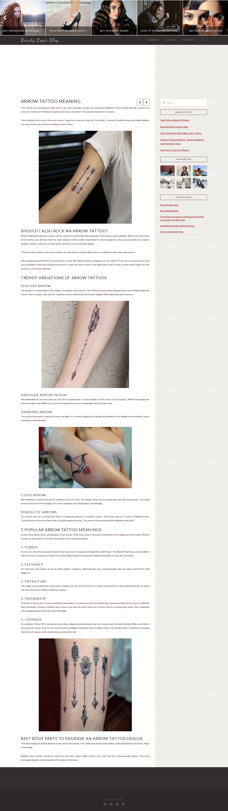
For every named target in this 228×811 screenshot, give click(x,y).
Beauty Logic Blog (40, 40)
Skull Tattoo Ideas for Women (174, 150)
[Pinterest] (123, 804)
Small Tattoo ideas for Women (174, 120)
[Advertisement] (114, 71)
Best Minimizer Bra (169, 210)
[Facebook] (105, 804)
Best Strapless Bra (169, 205)
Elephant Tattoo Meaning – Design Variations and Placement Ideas (182, 141)
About (120, 799)
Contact (109, 799)
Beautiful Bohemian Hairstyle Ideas (177, 225)
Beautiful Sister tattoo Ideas (174, 126)
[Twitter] (111, 804)
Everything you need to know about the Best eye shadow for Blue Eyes (182, 218)
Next (221, 17)
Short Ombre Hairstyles (171, 231)
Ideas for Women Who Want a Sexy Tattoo (181, 133)
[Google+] (117, 804)
